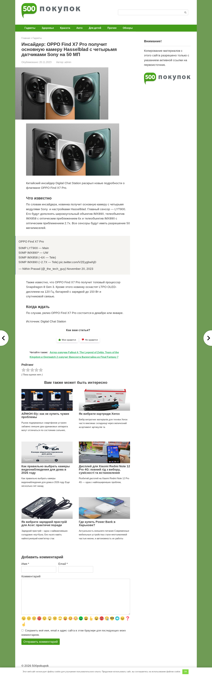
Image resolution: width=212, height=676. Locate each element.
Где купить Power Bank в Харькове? (97, 523)
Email (63, 563)
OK (185, 671)
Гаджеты (30, 28)
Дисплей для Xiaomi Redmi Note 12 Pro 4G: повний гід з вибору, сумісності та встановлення (104, 469)
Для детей (95, 28)
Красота (65, 28)
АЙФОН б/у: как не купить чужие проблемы (45, 415)
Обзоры (128, 28)
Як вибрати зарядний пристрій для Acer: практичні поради (44, 523)
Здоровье (48, 28)
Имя (25, 563)
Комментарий (31, 576)
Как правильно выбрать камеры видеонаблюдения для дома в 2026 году (45, 469)
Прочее (112, 28)
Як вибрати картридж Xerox (99, 413)
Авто (79, 28)
